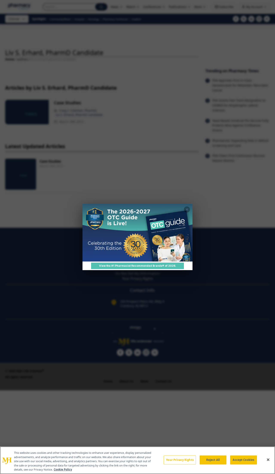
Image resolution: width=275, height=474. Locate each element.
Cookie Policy (63, 469)
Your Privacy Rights (179, 460)
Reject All (213, 460)
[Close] (268, 460)
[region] (137, 460)
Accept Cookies (243, 460)
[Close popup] (187, 209)
